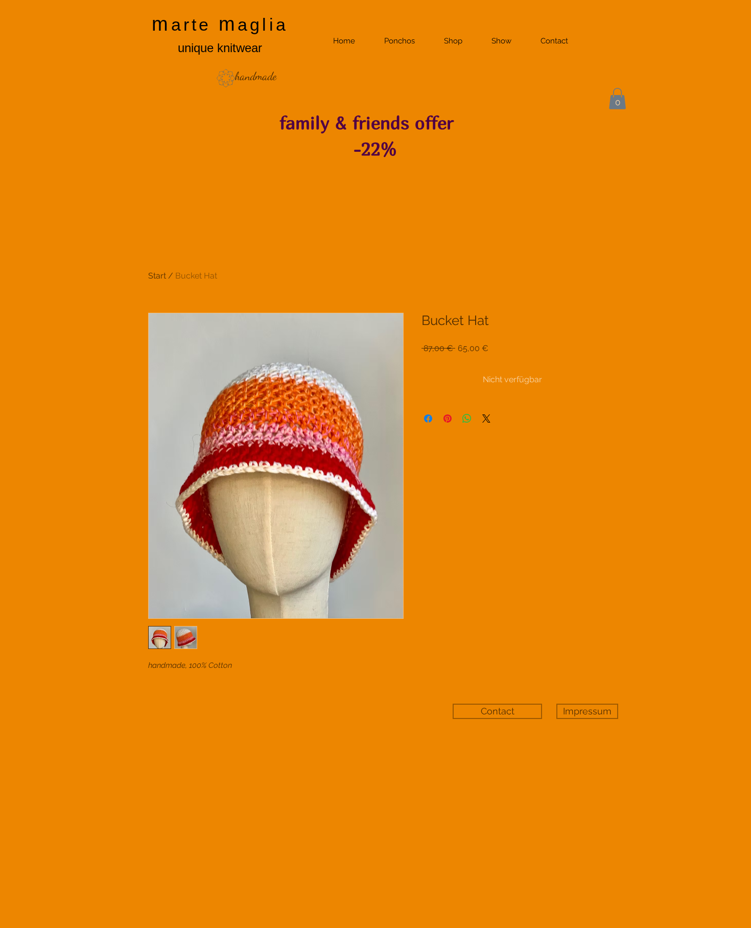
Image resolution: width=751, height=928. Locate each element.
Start (157, 276)
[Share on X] (486, 418)
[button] (617, 98)
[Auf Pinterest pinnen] (447, 418)
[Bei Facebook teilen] (428, 418)
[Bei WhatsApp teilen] (467, 418)
